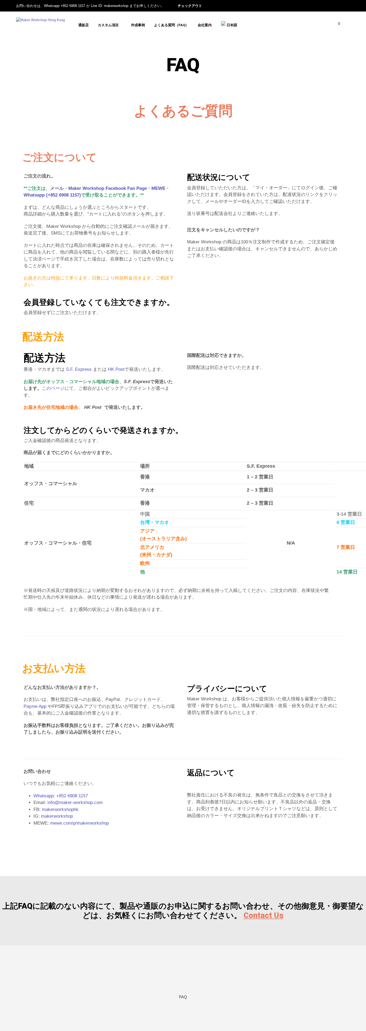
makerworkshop (57, 816)
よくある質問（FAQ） (171, 25)
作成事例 (138, 25)
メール (57, 188)
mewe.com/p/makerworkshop (79, 823)
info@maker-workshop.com (75, 802)
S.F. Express (79, 369)
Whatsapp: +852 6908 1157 (60, 795)
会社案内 (205, 25)
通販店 (83, 25)
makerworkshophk (60, 809)
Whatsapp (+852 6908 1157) (52, 195)
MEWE (158, 188)
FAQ (183, 997)
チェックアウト (190, 6)
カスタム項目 (108, 25)
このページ (53, 388)
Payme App (35, 706)
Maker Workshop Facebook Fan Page (107, 188)
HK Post (116, 369)
